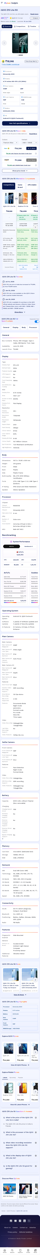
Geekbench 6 (28, 546)
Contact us (23, 1227)
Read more (34, 14)
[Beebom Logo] (11, 3)
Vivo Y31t (20, 1095)
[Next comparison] (35, 227)
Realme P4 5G (23, 206)
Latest (5, 1077)
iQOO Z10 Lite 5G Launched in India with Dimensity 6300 (29, 985)
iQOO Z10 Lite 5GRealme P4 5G (23, 267)
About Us (7, 1227)
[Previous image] (4, 42)
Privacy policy (12, 1232)
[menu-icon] (2, 3)
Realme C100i (7, 1095)
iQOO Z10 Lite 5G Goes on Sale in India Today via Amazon (10, 985)
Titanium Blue (8, 142)
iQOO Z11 (6, 1055)
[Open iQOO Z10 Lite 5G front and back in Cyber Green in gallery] (20, 43)
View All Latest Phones (18, 1104)
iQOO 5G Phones (8, 1196)
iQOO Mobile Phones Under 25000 (25, 1196)
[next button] (35, 979)
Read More (33, 134)
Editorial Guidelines (25, 1232)
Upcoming (13, 1077)
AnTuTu (11, 546)
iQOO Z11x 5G (34, 1056)
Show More (19, 312)
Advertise (32, 1227)
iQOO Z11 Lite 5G (23, 1055)
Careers (15, 1227)
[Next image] (35, 42)
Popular (20, 1077)
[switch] (37, 321)
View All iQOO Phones (19, 1065)
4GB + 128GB (27, 142)
